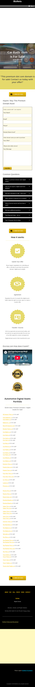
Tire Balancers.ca (7, 531)
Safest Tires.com (7, 513)
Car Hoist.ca (6, 435)
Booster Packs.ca (7, 429)
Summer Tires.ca (7, 521)
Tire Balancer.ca (7, 527)
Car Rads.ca (6, 452)
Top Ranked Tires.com (9, 548)
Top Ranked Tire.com (8, 542)
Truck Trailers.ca (7, 563)
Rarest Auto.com (7, 497)
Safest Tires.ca (7, 511)
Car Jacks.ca (6, 438)
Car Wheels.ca (7, 457)
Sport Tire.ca (6, 516)
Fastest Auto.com (7, 467)
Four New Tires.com (8, 476)
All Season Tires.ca (8, 414)
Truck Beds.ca (7, 554)
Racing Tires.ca (7, 494)
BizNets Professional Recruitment (10, 622)
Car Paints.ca (6, 449)
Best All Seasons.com (9, 425)
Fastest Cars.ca (7, 470)
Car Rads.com (7, 454)
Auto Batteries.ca (7, 417)
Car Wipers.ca (6, 461)
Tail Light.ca (6, 534)
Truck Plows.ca (7, 556)
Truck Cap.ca (6, 560)
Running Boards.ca (8, 500)
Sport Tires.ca (6, 518)
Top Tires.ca (6, 551)
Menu (32, 6)
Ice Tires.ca (6, 479)
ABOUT (6, 592)
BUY (10, 592)
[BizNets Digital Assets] (17, 1)
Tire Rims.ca (6, 537)
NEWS (22, 592)
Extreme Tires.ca (7, 464)
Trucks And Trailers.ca (9, 566)
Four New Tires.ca (8, 473)
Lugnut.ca (5, 483)
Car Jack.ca (6, 440)
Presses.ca (6, 486)
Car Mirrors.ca (7, 446)
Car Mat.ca (6, 443)
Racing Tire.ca (6, 490)
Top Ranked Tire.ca (8, 540)
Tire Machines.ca (7, 524)
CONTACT (27, 592)
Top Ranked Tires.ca (8, 545)
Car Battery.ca (6, 432)
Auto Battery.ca (7, 419)
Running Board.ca (7, 503)
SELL (14, 592)
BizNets (17, 598)
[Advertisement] (17, 25)
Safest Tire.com (7, 508)
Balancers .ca (6, 422)
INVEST (18, 592)
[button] (17, 181)
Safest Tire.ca (6, 506)
